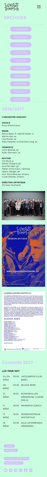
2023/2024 (20, 44)
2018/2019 (20, 76)
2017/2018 (20, 83)
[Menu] (38, 7)
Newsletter (11, 450)
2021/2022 (20, 52)
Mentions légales (13, 463)
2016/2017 (20, 91)
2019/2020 (20, 68)
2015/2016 (20, 99)
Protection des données (16, 458)
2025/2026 (21, 29)
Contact (9, 446)
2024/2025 (20, 37)
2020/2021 (20, 60)
